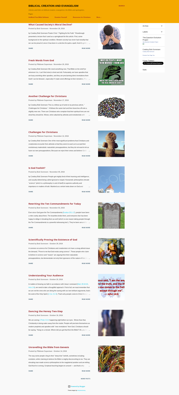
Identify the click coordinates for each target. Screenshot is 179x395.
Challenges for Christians (43, 132)
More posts (85, 379)
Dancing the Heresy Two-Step (45, 311)
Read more (86, 48)
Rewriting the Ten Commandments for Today (54, 203)
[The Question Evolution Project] (143, 44)
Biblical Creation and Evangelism (53, 5)
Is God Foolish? (36, 167)
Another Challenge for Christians (47, 96)
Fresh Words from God (41, 60)
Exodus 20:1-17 (69, 212)
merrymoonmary (81, 390)
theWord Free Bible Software (38, 17)
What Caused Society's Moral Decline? (50, 24)
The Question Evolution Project (150, 42)
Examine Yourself (61, 17)
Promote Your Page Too (149, 55)
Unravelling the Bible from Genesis (48, 347)
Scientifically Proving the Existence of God (52, 239)
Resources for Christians (82, 17)
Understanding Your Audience (45, 275)
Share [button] (30, 48)
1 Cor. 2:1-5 (52, 294)
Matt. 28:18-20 (82, 284)
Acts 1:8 (31, 287)
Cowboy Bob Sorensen (148, 51)
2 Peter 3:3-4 (44, 320)
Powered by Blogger (77, 386)
